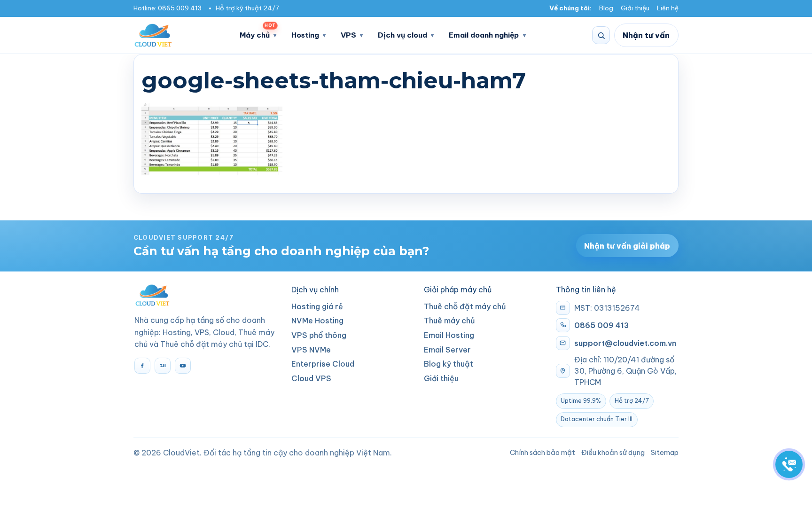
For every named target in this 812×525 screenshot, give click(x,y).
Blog (606, 8)
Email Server (447, 349)
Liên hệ (668, 8)
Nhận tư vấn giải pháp (627, 246)
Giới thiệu (635, 8)
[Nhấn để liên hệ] (789, 464)
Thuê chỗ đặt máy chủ (465, 306)
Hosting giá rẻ (317, 306)
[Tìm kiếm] (601, 35)
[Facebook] (142, 366)
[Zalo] (163, 366)
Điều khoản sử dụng (613, 452)
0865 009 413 (180, 8)
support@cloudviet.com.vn (625, 343)
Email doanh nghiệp (484, 35)
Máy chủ (257, 32)
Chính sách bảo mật (542, 452)
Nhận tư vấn (646, 35)
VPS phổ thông (318, 335)
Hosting (305, 35)
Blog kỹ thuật (448, 363)
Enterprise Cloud (322, 363)
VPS (348, 35)
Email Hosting (449, 335)
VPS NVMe (311, 349)
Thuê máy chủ (449, 320)
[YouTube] (183, 366)
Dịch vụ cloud (402, 35)
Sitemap (665, 452)
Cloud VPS (311, 378)
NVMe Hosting (317, 320)
